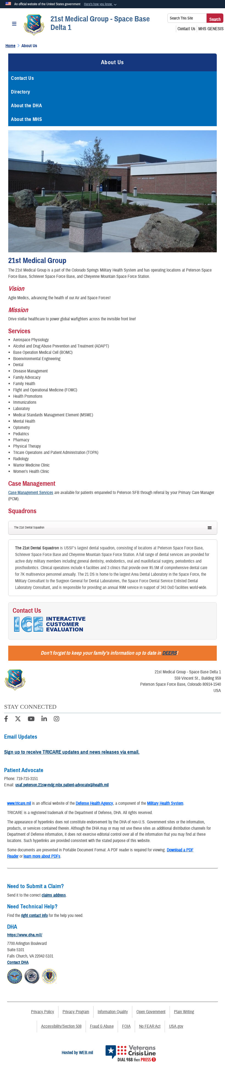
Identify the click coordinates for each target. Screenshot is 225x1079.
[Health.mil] (32, 975)
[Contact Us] (186, 29)
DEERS (169, 653)
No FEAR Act (150, 1026)
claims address (54, 895)
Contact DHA (18, 962)
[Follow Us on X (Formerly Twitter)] (18, 719)
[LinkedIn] (44, 719)
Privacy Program (76, 1012)
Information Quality (113, 1012)
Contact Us (22, 78)
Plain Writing (184, 1012)
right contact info (34, 915)
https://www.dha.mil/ (24, 935)
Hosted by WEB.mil (77, 1052)
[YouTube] (31, 719)
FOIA (126, 1026)
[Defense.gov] (14, 975)
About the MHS (26, 119)
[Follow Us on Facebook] (6, 719)
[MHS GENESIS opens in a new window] (211, 29)
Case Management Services (30, 492)
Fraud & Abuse (102, 1026)
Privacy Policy (42, 1012)
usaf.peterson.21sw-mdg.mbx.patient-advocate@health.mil (62, 785)
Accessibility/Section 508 (61, 1026)
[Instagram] (56, 719)
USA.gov (176, 1026)
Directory (20, 92)
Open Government (150, 1012)
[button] (101, 4)
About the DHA (26, 106)
